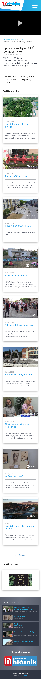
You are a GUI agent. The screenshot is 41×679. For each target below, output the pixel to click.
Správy (20, 39)
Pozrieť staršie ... (20, 555)
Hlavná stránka (11, 39)
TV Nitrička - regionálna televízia (12, 5)
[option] (20, 580)
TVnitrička (23, 675)
